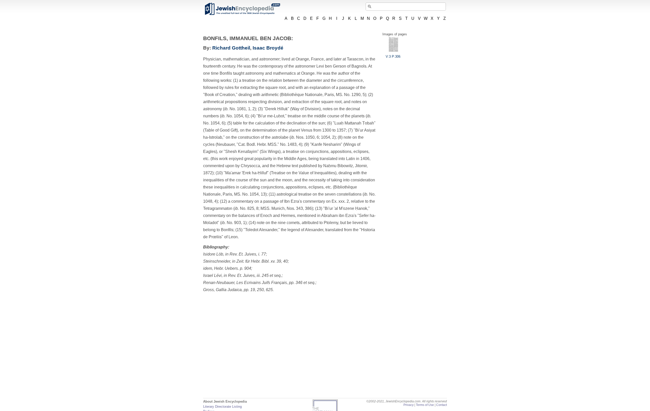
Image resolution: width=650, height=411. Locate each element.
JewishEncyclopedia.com (242, 9)
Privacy (408, 405)
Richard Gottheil (231, 48)
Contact (441, 405)
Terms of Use (425, 405)
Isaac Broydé (268, 48)
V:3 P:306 (393, 56)
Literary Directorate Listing (222, 406)
